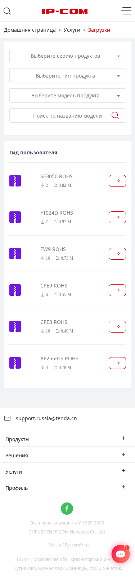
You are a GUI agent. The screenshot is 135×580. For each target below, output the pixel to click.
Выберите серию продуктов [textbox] (65, 55)
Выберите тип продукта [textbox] (65, 75)
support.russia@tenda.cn (45, 418)
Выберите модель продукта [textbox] (65, 95)
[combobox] (67, 56)
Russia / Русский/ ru (68, 545)
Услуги (72, 29)
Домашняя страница (30, 29)
